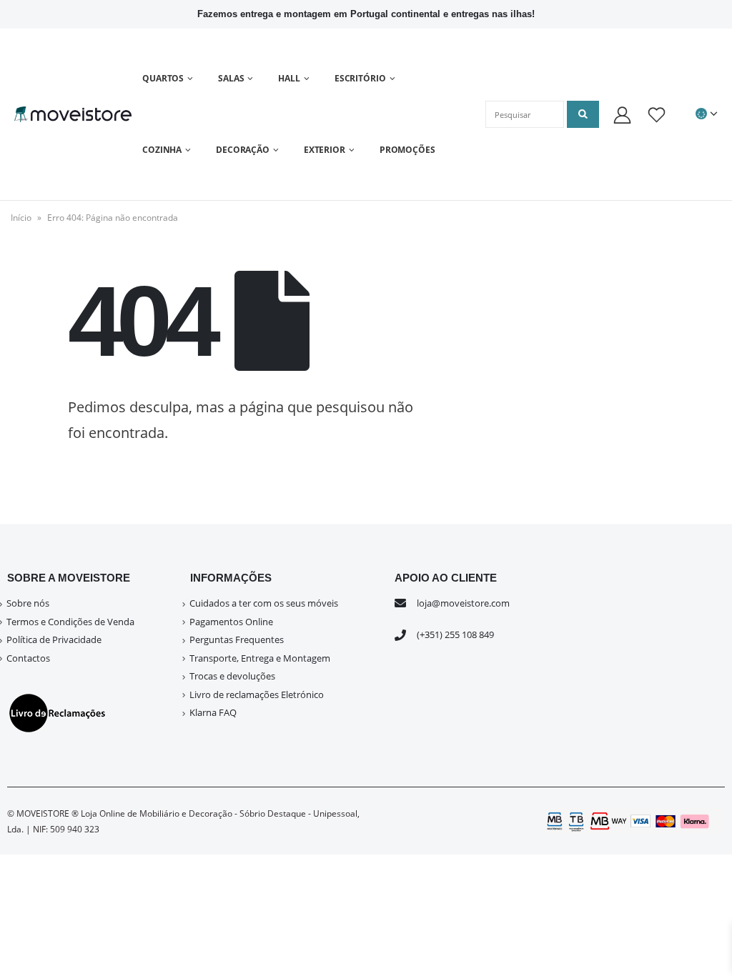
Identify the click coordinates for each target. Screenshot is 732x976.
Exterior (324, 150)
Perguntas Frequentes (236, 639)
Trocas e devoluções (232, 675)
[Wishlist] (657, 114)
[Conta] (622, 114)
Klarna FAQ (213, 712)
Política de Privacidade (54, 639)
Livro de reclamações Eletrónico (256, 694)
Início (21, 217)
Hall (289, 78)
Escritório (360, 78)
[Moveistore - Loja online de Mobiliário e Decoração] (73, 113)
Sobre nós (27, 603)
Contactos (28, 658)
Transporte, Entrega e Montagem (259, 658)
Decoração (242, 150)
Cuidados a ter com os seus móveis (263, 603)
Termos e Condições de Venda (70, 621)
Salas (231, 78)
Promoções (407, 150)
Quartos (163, 78)
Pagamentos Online (231, 621)
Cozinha (162, 150)
